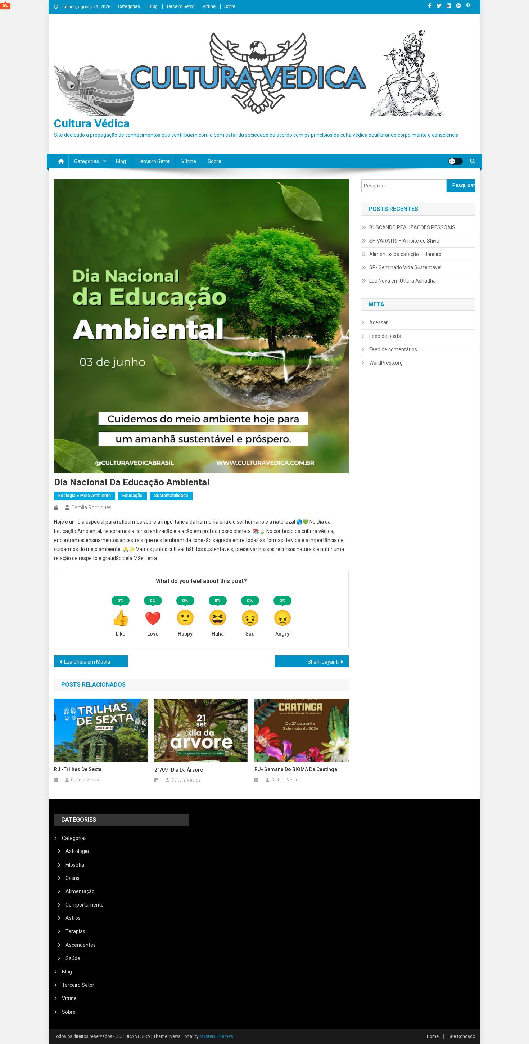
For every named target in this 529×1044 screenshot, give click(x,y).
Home (433, 1036)
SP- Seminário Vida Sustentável (405, 267)
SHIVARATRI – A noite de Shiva (404, 241)
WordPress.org (386, 363)
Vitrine (209, 6)
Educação (132, 495)
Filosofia (74, 865)
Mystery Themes (216, 1036)
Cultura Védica (92, 123)
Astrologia (77, 851)
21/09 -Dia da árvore (178, 770)
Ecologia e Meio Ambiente (84, 495)
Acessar (378, 322)
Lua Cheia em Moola (87, 662)
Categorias (129, 6)
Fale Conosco (461, 1036)
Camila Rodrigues (91, 507)
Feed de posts (385, 336)
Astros (73, 918)
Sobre (229, 6)
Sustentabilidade (171, 495)
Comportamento (84, 905)
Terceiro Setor (180, 6)
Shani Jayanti (323, 662)
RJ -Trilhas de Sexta (77, 769)
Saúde (72, 958)
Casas (72, 878)
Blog (153, 6)
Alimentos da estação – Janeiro (405, 254)
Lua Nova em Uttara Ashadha (402, 281)
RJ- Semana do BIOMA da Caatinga (295, 769)
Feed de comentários (393, 349)
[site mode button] (455, 161)
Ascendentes (80, 945)
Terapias (75, 931)
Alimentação (80, 891)
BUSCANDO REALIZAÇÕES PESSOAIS (412, 227)
